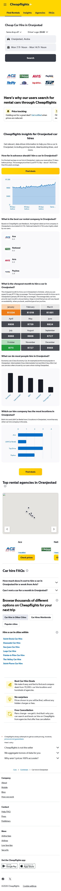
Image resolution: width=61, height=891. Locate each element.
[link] (30, 171)
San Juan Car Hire (11, 647)
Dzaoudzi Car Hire (11, 643)
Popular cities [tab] (11, 624)
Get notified (36, 115)
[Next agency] (54, 529)
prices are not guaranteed (13, 739)
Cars (15, 770)
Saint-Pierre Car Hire (13, 663)
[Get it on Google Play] (9, 866)
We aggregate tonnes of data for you (22, 753)
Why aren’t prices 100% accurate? (21, 758)
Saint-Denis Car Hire (12, 639)
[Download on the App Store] (27, 866)
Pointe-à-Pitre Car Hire (14, 655)
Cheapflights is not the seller (18, 747)
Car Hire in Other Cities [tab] (15, 617)
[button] (5, 4)
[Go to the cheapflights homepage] (21, 4)
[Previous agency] (7, 529)
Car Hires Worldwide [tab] (41, 617)
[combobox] (14, 32)
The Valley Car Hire (12, 659)
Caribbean (24, 770)
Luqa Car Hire (9, 651)
